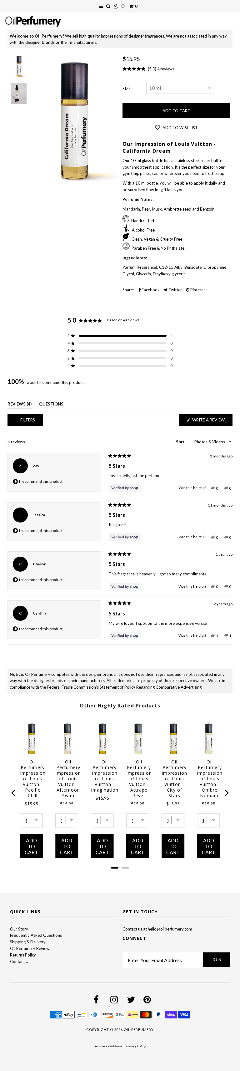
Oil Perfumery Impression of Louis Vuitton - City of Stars (174, 778)
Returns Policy (23, 954)
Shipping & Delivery (28, 941)
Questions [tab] (51, 405)
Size (126, 88)
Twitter (175, 289)
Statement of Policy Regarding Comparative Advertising (151, 687)
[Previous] (14, 793)
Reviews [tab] (20, 405)
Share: (128, 289)
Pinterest (198, 289)
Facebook (150, 289)
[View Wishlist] (123, 6)
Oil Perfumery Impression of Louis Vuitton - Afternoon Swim (68, 778)
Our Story (19, 928)
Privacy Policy (136, 1046)
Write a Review (211, 421)
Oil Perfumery (139, 1030)
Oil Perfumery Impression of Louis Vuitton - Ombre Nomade (209, 778)
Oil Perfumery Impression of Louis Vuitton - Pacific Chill (33, 778)
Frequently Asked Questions (36, 935)
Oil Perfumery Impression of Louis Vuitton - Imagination (104, 776)
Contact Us (20, 961)
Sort (181, 441)
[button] (120, 336)
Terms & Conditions (108, 1046)
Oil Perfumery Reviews (30, 948)
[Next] (226, 793)
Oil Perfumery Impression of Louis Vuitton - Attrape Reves (139, 778)
